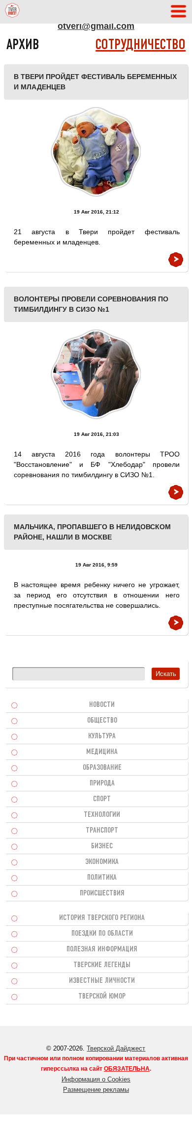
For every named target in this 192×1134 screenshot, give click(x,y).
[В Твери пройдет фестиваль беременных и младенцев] (96, 152)
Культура (102, 736)
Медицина (102, 752)
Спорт (102, 799)
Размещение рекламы (96, 1089)
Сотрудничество (141, 45)
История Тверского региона (102, 918)
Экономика (102, 862)
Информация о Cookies (96, 1079)
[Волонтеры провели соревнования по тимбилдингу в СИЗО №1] (96, 374)
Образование (102, 767)
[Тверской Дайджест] (12, 12)
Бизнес (102, 846)
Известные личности (102, 980)
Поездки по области (102, 933)
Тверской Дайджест (116, 1048)
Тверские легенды (101, 965)
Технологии (102, 814)
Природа (102, 783)
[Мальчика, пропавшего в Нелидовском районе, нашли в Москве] (175, 623)
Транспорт (102, 830)
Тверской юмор (102, 996)
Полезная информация (101, 949)
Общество (102, 720)
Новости (102, 705)
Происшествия (102, 893)
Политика (102, 877)
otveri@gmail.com (96, 26)
